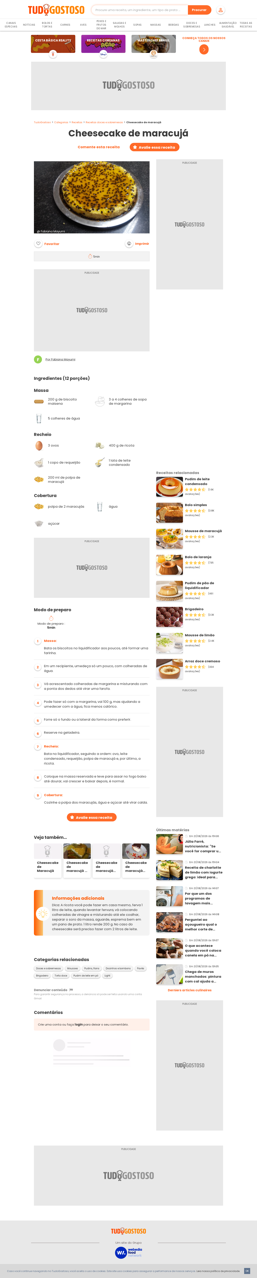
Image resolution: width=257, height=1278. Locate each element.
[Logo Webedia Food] (128, 1252)
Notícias (29, 24)
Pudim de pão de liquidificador (199, 585)
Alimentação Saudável (228, 24)
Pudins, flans (91, 968)
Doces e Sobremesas (191, 24)
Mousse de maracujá (203, 531)
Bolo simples (196, 505)
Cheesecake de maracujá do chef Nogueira (106, 867)
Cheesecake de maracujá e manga (77, 867)
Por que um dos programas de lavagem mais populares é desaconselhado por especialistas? (203, 898)
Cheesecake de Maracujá (47, 867)
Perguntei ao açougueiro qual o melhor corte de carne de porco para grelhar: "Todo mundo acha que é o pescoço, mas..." (203, 924)
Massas (155, 24)
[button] (137, 243)
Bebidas (173, 24)
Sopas (137, 24)
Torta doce (61, 975)
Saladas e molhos (119, 24)
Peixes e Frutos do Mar (101, 24)
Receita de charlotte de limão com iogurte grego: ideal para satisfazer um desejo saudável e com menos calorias (203, 872)
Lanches (210, 24)
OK (247, 1271)
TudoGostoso (42, 122)
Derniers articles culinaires (190, 990)
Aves (83, 24)
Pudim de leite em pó (85, 975)
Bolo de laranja (198, 557)
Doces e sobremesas (48, 968)
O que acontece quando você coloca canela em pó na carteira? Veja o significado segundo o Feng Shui (203, 950)
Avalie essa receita (157, 147)
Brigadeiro (42, 975)
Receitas (77, 122)
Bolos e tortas (47, 24)
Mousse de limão (199, 635)
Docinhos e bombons (118, 968)
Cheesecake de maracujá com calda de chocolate (136, 867)
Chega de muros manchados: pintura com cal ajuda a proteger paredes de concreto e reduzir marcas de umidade (203, 976)
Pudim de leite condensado (197, 481)
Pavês (140, 968)
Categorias (61, 122)
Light (107, 975)
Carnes (65, 24)
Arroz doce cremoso (202, 661)
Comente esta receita (99, 147)
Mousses (72, 968)
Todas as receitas (246, 24)
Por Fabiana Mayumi (60, 359)
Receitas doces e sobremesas (104, 122)
